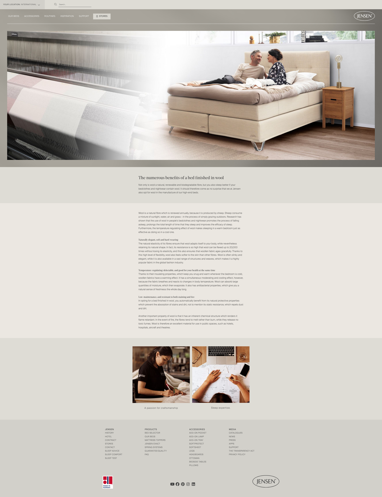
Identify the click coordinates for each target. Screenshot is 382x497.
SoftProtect (196, 444)
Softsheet (195, 448)
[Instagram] (188, 484)
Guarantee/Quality (156, 451)
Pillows (193, 466)
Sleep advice (112, 451)
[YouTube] (172, 484)
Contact (110, 448)
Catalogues (235, 433)
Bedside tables (197, 462)
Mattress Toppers (155, 440)
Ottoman (194, 458)
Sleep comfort (113, 455)
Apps (231, 444)
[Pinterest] (183, 484)
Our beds (13, 16)
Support (84, 16)
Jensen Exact (152, 444)
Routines (49, 16)
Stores (103, 16)
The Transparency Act (241, 451)
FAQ (147, 455)
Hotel (108, 437)
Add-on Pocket (198, 433)
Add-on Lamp (196, 437)
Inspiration (67, 16)
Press (232, 440)
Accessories (31, 16)
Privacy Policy (237, 455)
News (232, 437)
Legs (192, 451)
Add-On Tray (196, 440)
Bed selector (152, 433)
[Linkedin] (193, 484)
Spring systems (153, 448)
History (109, 433)
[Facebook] (177, 484)
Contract (110, 440)
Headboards (196, 455)
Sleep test (111, 458)
